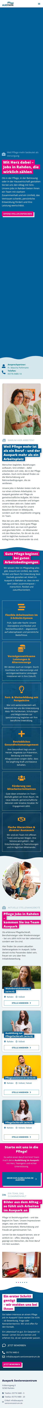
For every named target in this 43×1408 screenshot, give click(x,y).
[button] (39, 3)
